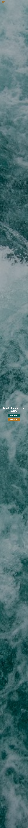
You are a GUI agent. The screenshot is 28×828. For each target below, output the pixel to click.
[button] (14, 415)
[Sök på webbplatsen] (22, 2)
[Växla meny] (25, 2)
